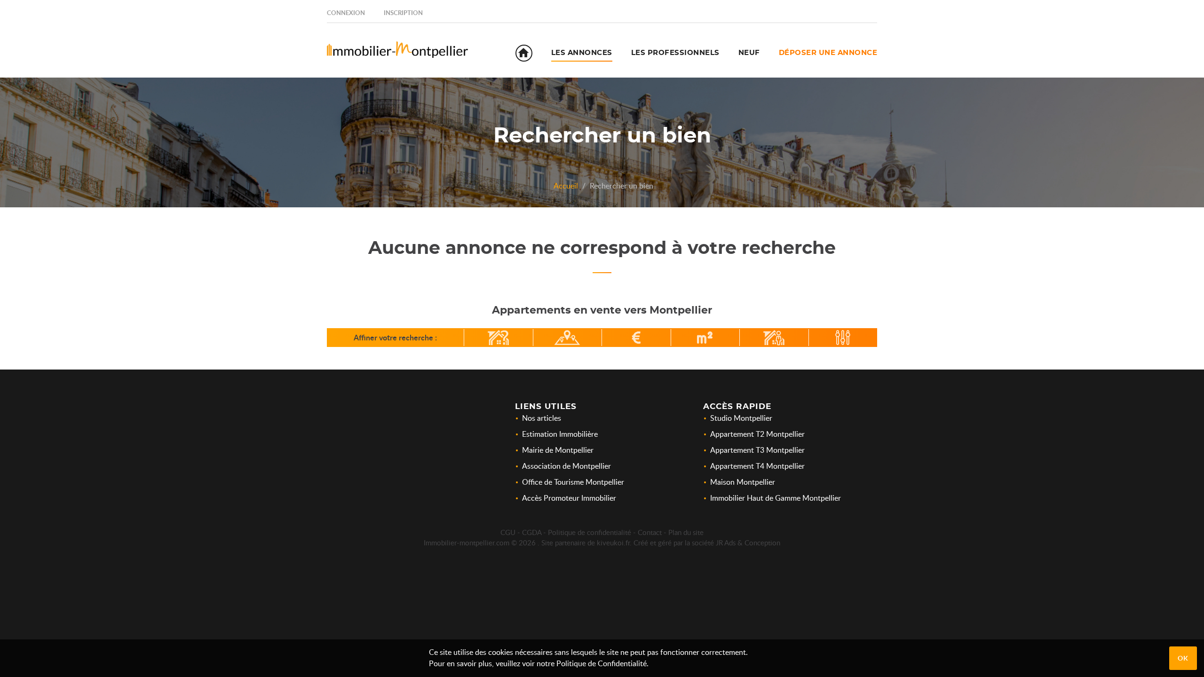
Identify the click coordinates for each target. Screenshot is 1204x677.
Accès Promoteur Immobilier (569, 498)
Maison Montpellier (742, 482)
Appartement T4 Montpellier (757, 466)
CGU (507, 532)
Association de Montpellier (566, 466)
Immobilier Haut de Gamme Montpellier (775, 498)
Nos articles (541, 418)
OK (1183, 657)
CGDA (531, 532)
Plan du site (686, 532)
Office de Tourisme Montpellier (573, 482)
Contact (650, 532)
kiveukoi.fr (613, 542)
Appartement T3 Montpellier (757, 450)
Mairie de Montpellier (558, 450)
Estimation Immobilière (560, 434)
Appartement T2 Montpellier (757, 434)
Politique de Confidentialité (601, 663)
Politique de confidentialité (589, 532)
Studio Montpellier (741, 418)
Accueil (566, 186)
